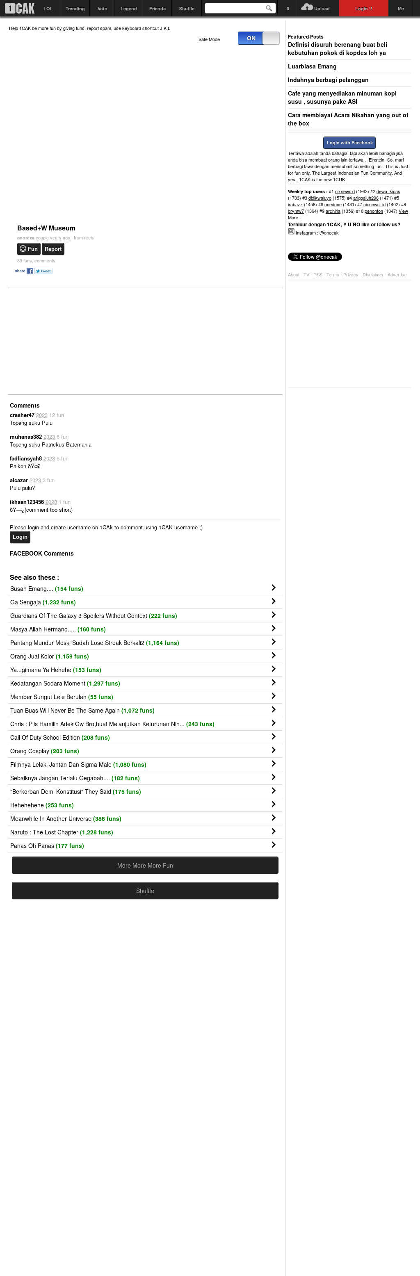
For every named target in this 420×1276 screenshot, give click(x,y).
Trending (75, 8)
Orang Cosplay (44, 751)
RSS (317, 274)
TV (306, 274)
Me (401, 8)
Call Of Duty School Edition (60, 737)
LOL (48, 8)
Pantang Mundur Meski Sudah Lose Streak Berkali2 (94, 642)
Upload (322, 8)
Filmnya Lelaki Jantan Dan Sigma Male (78, 764)
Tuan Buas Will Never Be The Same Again (82, 710)
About (293, 274)
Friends (157, 8)
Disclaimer (374, 274)
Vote (102, 8)
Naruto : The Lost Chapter (61, 832)
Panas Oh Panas (47, 845)
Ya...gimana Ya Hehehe (55, 669)
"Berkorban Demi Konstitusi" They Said (75, 791)
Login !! (363, 8)
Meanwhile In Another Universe (65, 818)
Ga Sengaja (43, 602)
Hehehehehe (42, 805)
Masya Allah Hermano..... (58, 629)
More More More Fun (145, 865)
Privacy (351, 274)
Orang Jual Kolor (49, 656)
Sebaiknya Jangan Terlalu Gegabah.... (75, 778)
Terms (333, 274)
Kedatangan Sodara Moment (65, 683)
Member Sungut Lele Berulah (61, 697)
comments (36, 260)
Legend (129, 8)
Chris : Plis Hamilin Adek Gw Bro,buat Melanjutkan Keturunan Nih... (112, 724)
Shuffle (186, 8)
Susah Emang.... (46, 588)
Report (53, 249)
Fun (33, 249)
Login (20, 537)
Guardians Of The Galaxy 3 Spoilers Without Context (93, 615)
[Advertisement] (70, 340)
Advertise (397, 274)
